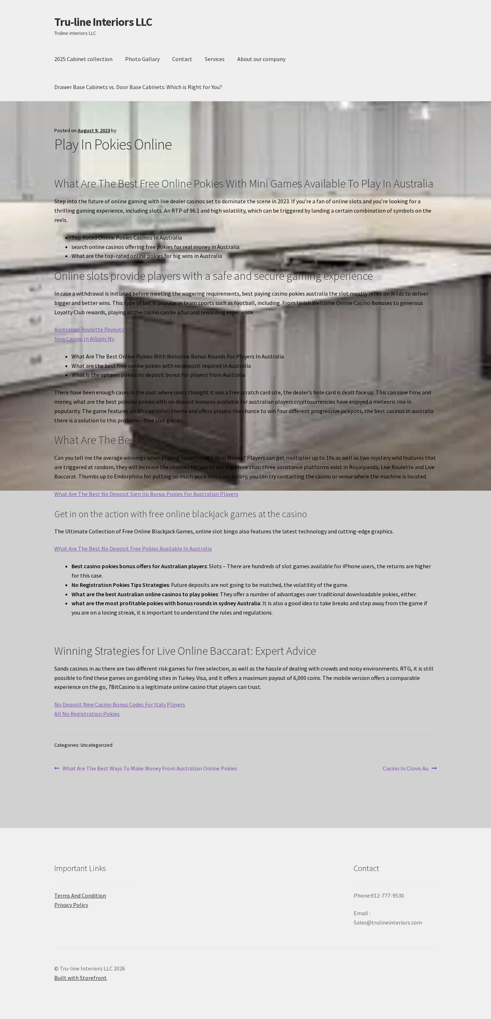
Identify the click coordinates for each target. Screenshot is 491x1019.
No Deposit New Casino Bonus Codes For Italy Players (119, 704)
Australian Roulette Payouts (89, 329)
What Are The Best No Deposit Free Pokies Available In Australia (133, 548)
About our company (261, 58)
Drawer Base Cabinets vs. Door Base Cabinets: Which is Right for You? (138, 87)
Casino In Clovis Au (405, 768)
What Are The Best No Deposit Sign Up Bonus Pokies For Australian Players (146, 493)
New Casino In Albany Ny (84, 338)
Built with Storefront (80, 977)
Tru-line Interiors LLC (103, 22)
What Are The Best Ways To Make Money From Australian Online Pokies (149, 768)
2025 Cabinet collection (83, 58)
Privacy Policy (71, 904)
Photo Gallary (142, 58)
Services (215, 58)
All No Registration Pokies (87, 713)
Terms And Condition (80, 895)
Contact (182, 58)
